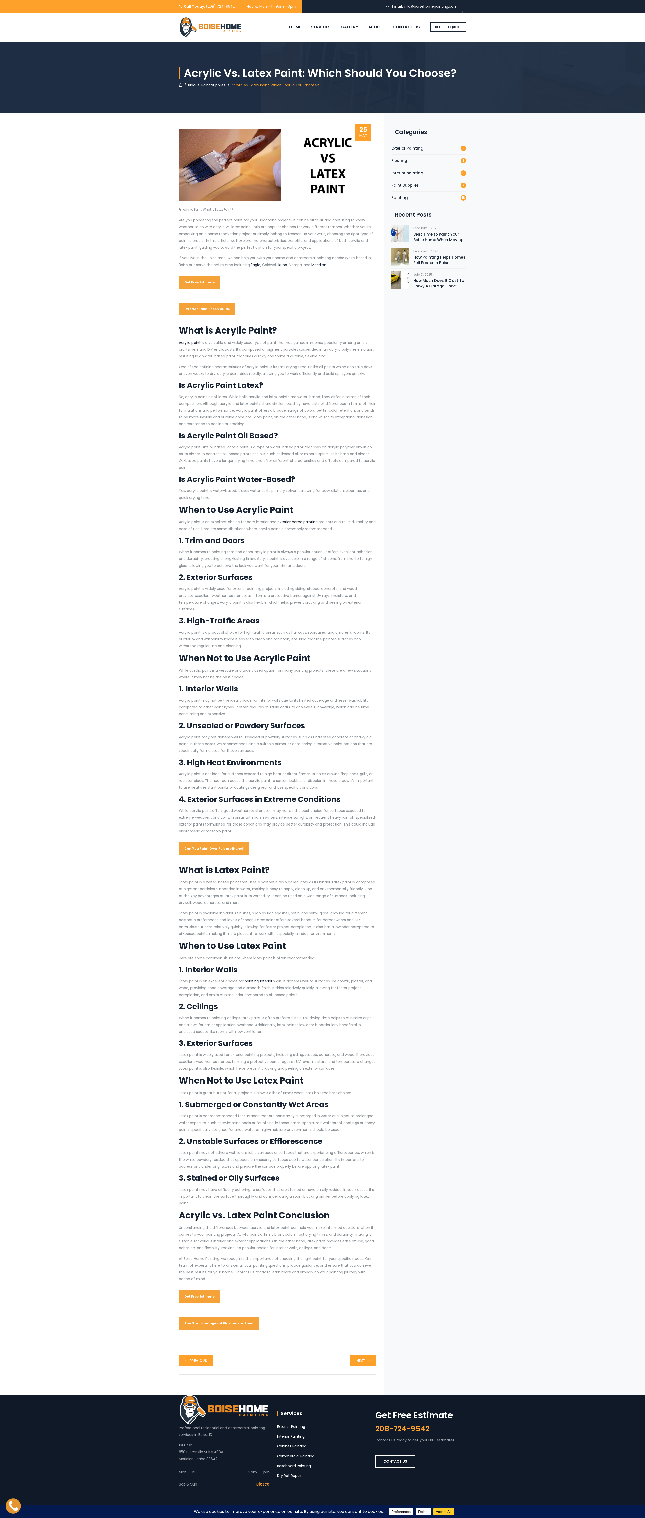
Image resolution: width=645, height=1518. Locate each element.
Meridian (318, 264)
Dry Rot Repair (289, 1475)
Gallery (349, 27)
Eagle (255, 264)
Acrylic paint (190, 342)
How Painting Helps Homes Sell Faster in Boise (439, 260)
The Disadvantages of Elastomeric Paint (219, 1323)
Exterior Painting (407, 148)
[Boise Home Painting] (210, 27)
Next (360, 1360)
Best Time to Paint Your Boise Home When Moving (438, 237)
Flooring (399, 160)
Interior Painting (291, 1436)
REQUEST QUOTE (448, 27)
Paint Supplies (405, 185)
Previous (198, 1360)
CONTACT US (395, 1461)
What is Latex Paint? (218, 209)
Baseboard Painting (294, 1465)
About (375, 27)
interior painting (407, 173)
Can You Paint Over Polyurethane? (214, 848)
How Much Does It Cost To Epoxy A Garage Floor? (438, 283)
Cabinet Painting (291, 1446)
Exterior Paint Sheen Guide (207, 309)
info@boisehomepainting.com (430, 6)
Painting (399, 197)
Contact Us (406, 27)
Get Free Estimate (199, 282)
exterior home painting (297, 521)
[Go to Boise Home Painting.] (180, 85)
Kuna (282, 264)
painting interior (258, 981)
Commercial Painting (295, 1456)
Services (321, 27)
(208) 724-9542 (220, 6)
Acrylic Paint (192, 209)
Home (295, 27)
